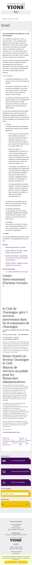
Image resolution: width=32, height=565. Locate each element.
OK (26, 504)
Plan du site (16, 553)
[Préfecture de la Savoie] (28, 441)
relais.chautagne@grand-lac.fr (11, 432)
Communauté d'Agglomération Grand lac (16, 534)
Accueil (4, 19)
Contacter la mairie (16, 551)
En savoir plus (23, 562)
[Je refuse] (30, 560)
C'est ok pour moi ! (10, 562)
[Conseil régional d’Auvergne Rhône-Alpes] (22, 441)
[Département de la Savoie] (15, 441)
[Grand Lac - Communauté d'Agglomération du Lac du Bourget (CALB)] (7, 441)
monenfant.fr (22, 62)
